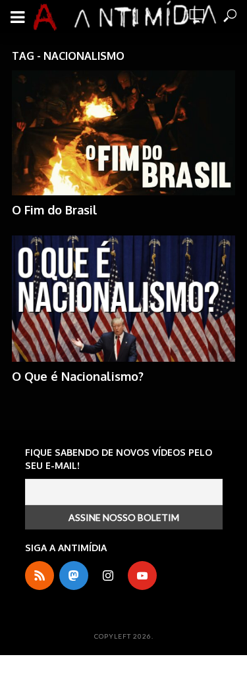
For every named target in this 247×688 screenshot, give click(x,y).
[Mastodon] (73, 575)
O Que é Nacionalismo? (78, 376)
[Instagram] (108, 575)
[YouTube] (142, 575)
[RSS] (39, 575)
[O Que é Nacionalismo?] (123, 298)
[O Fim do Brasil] (123, 132)
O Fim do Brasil (54, 210)
